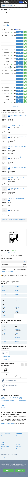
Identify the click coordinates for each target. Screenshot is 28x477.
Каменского (15, 421)
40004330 (4, 299)
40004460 (17, 291)
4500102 (17, 308)
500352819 (4, 287)
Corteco (24, 261)
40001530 (4, 304)
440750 (5, 35)
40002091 (4, 312)
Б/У (3, 20)
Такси (4, 25)
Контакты (18, 450)
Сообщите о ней (5, 276)
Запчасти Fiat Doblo (7, 357)
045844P (6, 76)
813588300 (6, 41)
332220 (3, 326)
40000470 (17, 299)
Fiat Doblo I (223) (6, 356)
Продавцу (18, 437)
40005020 (6, 38)
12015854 (6, 49)
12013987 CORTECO (14, 397)
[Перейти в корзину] (26, 2)
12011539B (6, 46)
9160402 (17, 304)
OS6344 (16, 334)
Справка (18, 448)
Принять (8, 470)
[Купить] (25, 32)
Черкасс (12, 423)
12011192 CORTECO (5, 400)
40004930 (4, 295)
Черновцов (24, 421)
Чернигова (3, 423)
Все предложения (6, 225)
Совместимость (21, 225)
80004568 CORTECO (14, 404)
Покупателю (19, 440)
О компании (18, 446)
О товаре (14, 225)
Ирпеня (19, 421)
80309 (17, 312)
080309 (4, 291)
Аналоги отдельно (6, 22)
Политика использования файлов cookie (15, 466)
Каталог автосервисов (6, 435)
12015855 (4, 342)
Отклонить (20, 470)
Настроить (14, 474)
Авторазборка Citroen (11, 380)
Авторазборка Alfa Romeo (11, 385)
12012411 (4, 338)
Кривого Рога (10, 421)
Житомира (8, 423)
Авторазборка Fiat (10, 390)
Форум (2, 444)
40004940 (17, 287)
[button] (21, 2)
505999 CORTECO (22, 404)
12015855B (17, 338)
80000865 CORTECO (23, 400)
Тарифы (18, 444)
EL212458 (17, 326)
